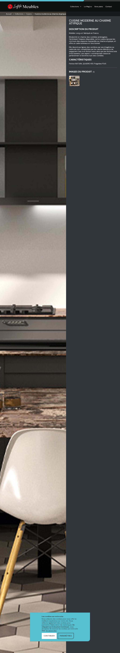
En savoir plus (51, 631)
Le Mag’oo (88, 6)
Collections (74, 6)
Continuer (49, 636)
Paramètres (66, 636)
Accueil (8, 14)
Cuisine (29, 14)
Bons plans (99, 6)
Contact (108, 6)
